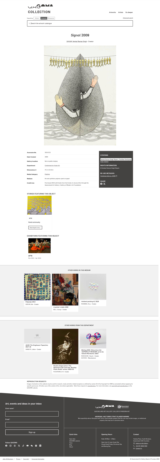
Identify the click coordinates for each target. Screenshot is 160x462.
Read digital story (35, 227)
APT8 (30, 218)
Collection (39, 11)
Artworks (112, 12)
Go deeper (129, 12)
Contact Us (139, 448)
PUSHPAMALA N (58, 372)
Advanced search (128, 18)
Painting (47, 174)
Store (70, 443)
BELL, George (57, 309)
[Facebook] (101, 184)
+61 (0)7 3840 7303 (141, 446)
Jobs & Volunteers (8, 459)
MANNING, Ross (86, 304)
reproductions (92, 386)
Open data (72, 439)
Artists (120, 12)
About (71, 447)
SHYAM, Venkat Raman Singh (77, 41)
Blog (70, 445)
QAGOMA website (74, 441)
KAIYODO (84, 358)
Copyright (26, 459)
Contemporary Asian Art (52, 165)
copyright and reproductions (120, 386)
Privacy (18, 459)
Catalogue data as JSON (107, 176)
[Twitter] (104, 184)
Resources (51, 18)
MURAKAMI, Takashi (87, 356)
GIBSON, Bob (29, 304)
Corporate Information (38, 459)
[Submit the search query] (28, 23)
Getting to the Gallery (142, 443)
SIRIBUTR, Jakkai (31, 349)
